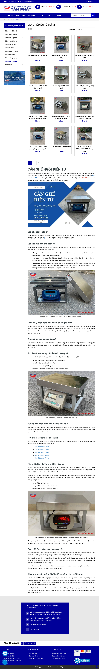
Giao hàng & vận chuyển (36, 658)
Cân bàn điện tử (11, 38)
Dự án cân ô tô (10, 656)
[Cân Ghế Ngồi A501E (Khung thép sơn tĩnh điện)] (61, 105)
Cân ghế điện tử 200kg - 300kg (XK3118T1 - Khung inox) (84, 149)
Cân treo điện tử (11, 41)
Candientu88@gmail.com (38, 624)
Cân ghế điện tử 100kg (42, 446)
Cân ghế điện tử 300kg (42, 455)
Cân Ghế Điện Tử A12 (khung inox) (61, 87)
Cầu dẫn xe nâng (11, 44)
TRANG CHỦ (9, 15)
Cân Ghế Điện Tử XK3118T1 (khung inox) (38, 87)
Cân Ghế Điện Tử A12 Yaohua (37, 55)
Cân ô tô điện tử (11, 31)
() (91, 1)
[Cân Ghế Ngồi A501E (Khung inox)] (85, 75)
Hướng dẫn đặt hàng (58, 656)
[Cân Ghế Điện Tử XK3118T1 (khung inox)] (38, 75)
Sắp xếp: (72, 29)
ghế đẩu (46, 238)
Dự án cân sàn (10, 653)
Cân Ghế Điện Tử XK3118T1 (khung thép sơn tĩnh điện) (38, 117)
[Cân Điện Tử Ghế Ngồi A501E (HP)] (85, 44)
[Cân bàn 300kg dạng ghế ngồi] (61, 135)
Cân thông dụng (11, 58)
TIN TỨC (50, 15)
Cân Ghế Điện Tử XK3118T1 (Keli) (61, 56)
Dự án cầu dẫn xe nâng (13, 658)
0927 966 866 (13, 1)
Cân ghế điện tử (11, 61)
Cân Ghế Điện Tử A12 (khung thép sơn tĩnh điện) (84, 117)
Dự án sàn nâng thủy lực (13, 660)
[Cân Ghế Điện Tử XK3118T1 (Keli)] (61, 44)
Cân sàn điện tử (11, 34)
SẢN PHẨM (31, 15)
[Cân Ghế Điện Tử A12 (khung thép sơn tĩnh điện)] (85, 105)
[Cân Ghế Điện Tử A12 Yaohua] (38, 44)
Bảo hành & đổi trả (35, 656)
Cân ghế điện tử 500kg (42, 458)
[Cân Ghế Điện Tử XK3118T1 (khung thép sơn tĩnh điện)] (38, 105)
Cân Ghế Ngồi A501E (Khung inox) (85, 87)
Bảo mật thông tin (34, 653)
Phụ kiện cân (10, 54)
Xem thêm (8, 64)
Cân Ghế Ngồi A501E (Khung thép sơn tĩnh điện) (61, 117)
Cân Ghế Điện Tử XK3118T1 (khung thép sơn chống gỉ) (38, 148)
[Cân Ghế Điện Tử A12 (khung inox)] (61, 75)
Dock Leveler (10, 48)
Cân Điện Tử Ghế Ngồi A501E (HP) (84, 56)
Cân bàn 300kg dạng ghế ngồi (61, 146)
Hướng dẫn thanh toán (59, 653)
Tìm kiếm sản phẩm (58, 658)
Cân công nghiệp (11, 51)
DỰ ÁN (41, 15)
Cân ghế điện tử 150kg (42, 449)
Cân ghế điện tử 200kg (42, 452)
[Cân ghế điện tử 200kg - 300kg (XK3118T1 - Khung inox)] (85, 135)
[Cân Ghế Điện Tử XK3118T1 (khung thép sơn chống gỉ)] (38, 135)
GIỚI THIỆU (20, 15)
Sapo (62, 667)
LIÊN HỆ (58, 15)
